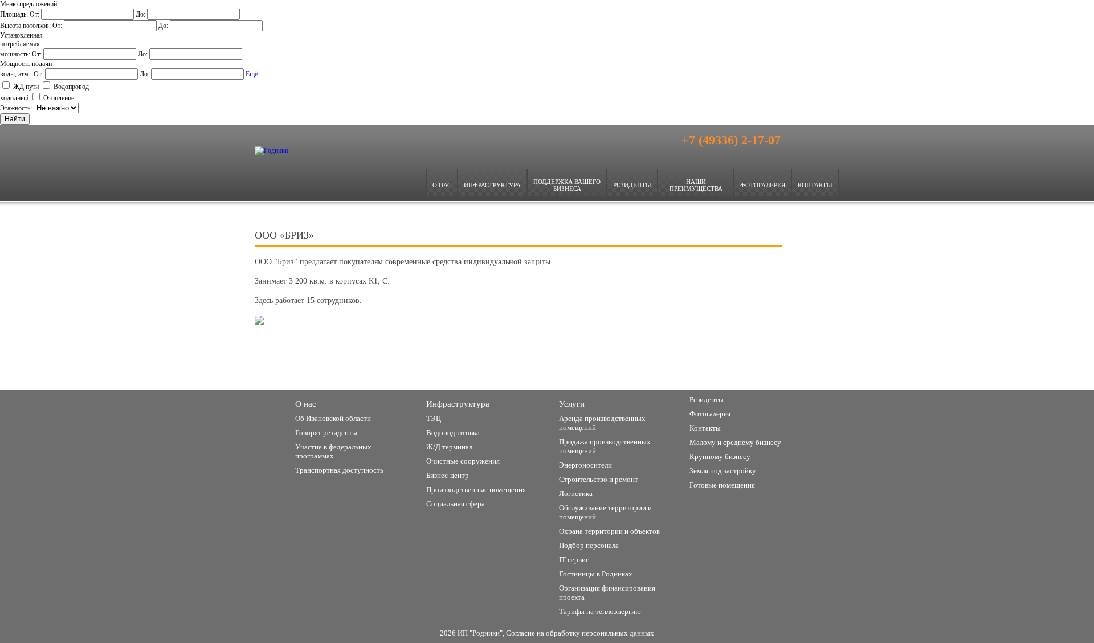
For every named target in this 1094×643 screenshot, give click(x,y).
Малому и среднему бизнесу (347, 365)
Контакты (815, 185)
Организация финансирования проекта (607, 592)
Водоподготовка (453, 432)
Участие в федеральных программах (333, 451)
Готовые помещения (722, 485)
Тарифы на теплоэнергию (600, 611)
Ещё (252, 74)
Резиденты (632, 185)
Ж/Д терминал (449, 447)
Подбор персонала (589, 545)
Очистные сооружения (463, 461)
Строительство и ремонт (598, 479)
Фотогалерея (762, 185)
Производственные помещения (747, 365)
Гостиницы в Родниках (595, 574)
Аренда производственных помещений (602, 423)
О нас (441, 185)
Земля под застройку (598, 365)
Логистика (576, 493)
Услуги (572, 403)
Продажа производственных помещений (605, 446)
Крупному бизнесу (463, 365)
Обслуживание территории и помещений (605, 512)
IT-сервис (574, 559)
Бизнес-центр (447, 475)
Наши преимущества (696, 185)
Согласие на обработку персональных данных (580, 633)
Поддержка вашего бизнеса (567, 185)
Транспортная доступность (339, 470)
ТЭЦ (433, 418)
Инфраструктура (492, 185)
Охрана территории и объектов (609, 531)
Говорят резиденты (326, 432)
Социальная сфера (455, 503)
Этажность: (17, 108)
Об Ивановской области (333, 418)
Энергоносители (585, 465)
